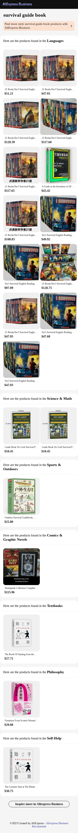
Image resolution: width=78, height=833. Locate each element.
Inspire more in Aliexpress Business (39, 804)
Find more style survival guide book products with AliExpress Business (36, 25)
